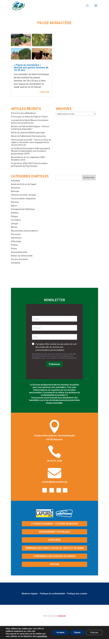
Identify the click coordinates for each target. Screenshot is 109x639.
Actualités (15, 181)
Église (14, 205)
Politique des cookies (77, 593)
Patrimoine (16, 238)
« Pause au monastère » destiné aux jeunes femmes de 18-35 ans (31, 67)
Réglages (94, 632)
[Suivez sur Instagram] (51, 490)
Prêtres (14, 245)
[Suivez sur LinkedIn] (65, 490)
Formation (16, 220)
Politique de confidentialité (52, 593)
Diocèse (15, 202)
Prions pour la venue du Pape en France (29, 117)
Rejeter (77, 632)
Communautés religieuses (23, 198)
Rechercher (88, 177)
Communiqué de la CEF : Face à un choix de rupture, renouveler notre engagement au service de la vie (31, 142)
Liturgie (14, 223)
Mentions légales (30, 593)
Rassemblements (19, 252)
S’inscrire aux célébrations (23, 113)
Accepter (60, 632)
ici (66, 395)
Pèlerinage (16, 241)
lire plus (44, 92)
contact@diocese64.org (54, 481)
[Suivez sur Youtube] (58, 490)
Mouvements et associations (24, 231)
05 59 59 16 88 (54, 460)
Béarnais (15, 191)
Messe (14, 227)
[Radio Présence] (64, 516)
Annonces (15, 188)
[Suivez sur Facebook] (44, 490)
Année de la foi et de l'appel (23, 184)
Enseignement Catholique (23, 209)
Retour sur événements (22, 256)
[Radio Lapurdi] (45, 516)
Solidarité (15, 263)
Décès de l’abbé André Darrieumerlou (28, 136)
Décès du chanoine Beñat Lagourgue (28, 132)
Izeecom (62, 616)
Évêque (14, 216)
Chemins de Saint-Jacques (23, 195)
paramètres (42, 636)
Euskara (14, 213)
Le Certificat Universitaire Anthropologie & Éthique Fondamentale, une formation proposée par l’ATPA (30, 151)
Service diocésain (19, 259)
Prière (14, 248)
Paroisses (16, 234)
